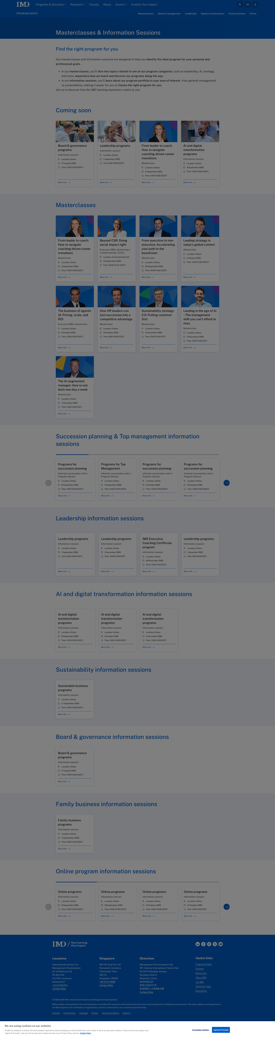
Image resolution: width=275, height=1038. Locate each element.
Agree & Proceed (221, 1030)
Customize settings (200, 1030)
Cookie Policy (85, 1033)
